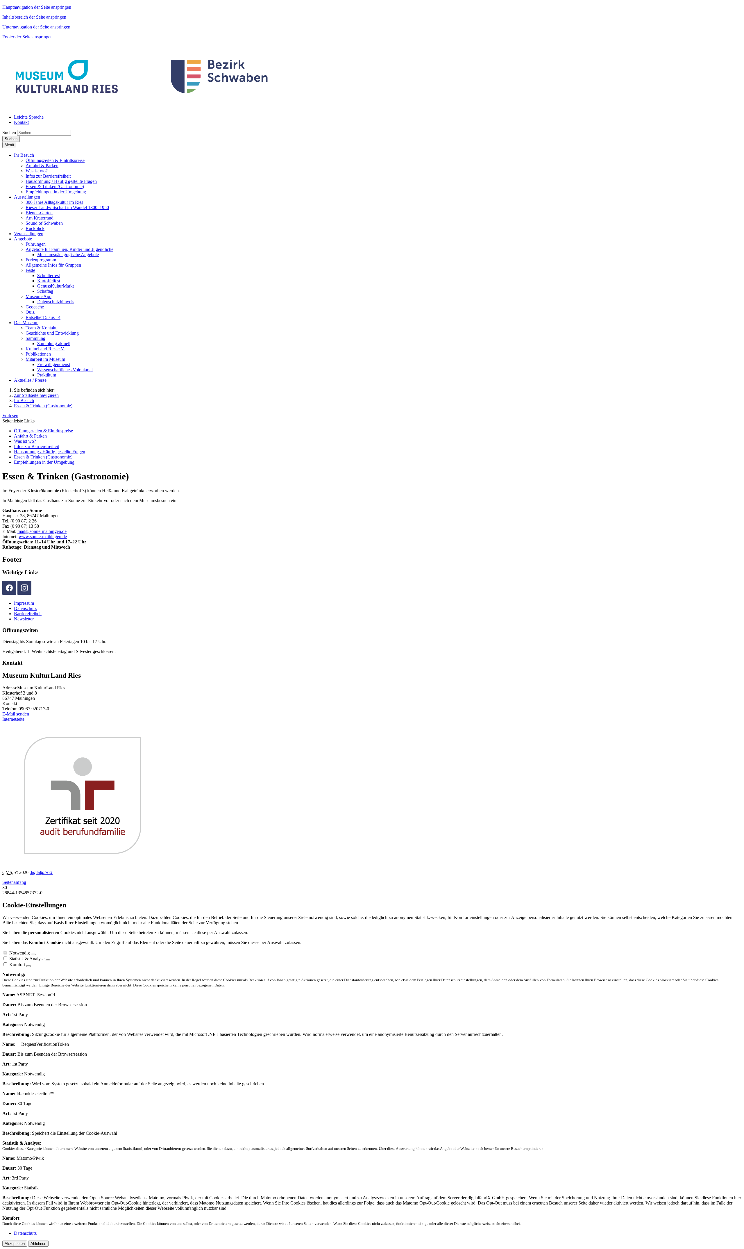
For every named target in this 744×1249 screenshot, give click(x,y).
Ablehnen (38, 1243)
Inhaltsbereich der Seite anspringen (34, 17)
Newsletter (24, 618)
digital (41, 872)
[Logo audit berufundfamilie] (115, 862)
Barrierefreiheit (28, 613)
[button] (24, 155)
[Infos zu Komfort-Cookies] (28, 966)
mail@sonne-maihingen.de (42, 531)
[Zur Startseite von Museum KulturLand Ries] (142, 107)
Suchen (9, 132)
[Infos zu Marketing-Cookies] (48, 960)
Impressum (24, 603)
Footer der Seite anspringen (27, 36)
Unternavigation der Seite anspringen (36, 26)
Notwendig (19, 952)
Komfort (17, 964)
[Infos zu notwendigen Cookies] (33, 954)
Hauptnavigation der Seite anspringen (36, 7)
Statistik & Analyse (26, 958)
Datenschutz (25, 608)
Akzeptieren (15, 1243)
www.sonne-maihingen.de (43, 536)
